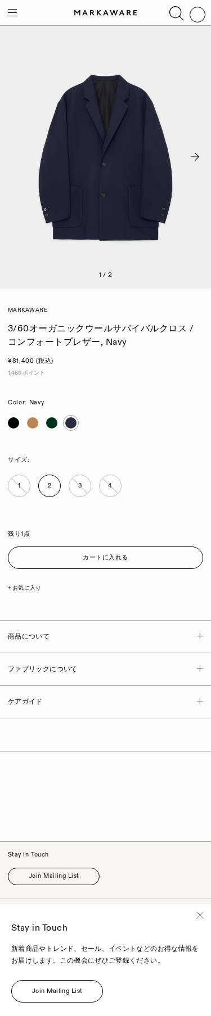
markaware (28, 310)
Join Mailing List (54, 876)
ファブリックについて (43, 669)
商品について (29, 636)
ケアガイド (25, 702)
